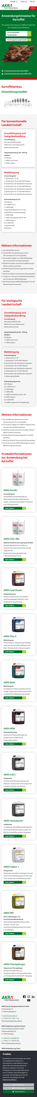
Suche (23, 1)
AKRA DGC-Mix (12, 538)
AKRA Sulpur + (11, 866)
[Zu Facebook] (24, 996)
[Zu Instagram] (29, 996)
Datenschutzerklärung (9, 1080)
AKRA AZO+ (10, 774)
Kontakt (13, 1)
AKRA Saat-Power (13, 590)
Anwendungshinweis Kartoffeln (16, 71)
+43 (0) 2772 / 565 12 (10, 1016)
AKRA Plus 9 (10, 636)
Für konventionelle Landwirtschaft (13, 34)
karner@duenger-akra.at (13, 1021)
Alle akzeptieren (14, 1092)
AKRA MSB (9, 728)
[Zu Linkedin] (33, 996)
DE (31, 1)
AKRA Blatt (9, 682)
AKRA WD (9, 912)
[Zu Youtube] (29, 999)
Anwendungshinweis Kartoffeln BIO (17, 73)
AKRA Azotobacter (13, 820)
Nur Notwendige (14, 1088)
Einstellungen (13, 1085)
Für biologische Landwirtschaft (17, 40)
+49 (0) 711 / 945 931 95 (11, 1038)
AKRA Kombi (10, 490)
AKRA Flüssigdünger (14, 964)
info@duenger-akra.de (13, 1043)
